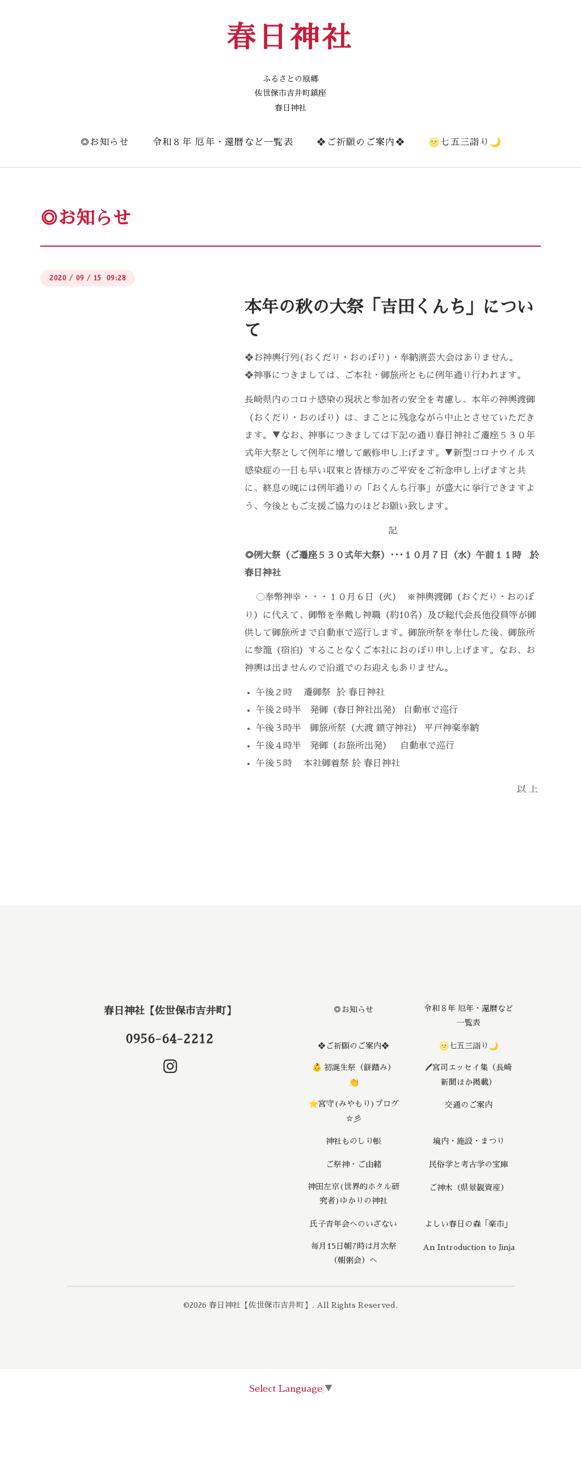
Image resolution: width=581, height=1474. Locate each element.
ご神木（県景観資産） (468, 1188)
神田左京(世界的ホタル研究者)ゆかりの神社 (353, 1193)
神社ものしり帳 (353, 1141)
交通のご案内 (468, 1105)
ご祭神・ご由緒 (353, 1164)
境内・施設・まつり (468, 1141)
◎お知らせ (104, 142)
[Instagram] (170, 1066)
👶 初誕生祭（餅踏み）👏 (353, 1074)
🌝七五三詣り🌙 (465, 142)
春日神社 (290, 37)
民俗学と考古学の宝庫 (468, 1164)
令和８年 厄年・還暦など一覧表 (223, 142)
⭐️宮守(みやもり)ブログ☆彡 (354, 1111)
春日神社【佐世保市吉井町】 (170, 1011)
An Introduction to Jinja (469, 1247)
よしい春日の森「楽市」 (468, 1224)
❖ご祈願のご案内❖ (361, 142)
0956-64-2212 (170, 1039)
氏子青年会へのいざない (353, 1224)
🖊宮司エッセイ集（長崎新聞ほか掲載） (468, 1074)
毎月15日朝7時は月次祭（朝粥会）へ (354, 1253)
